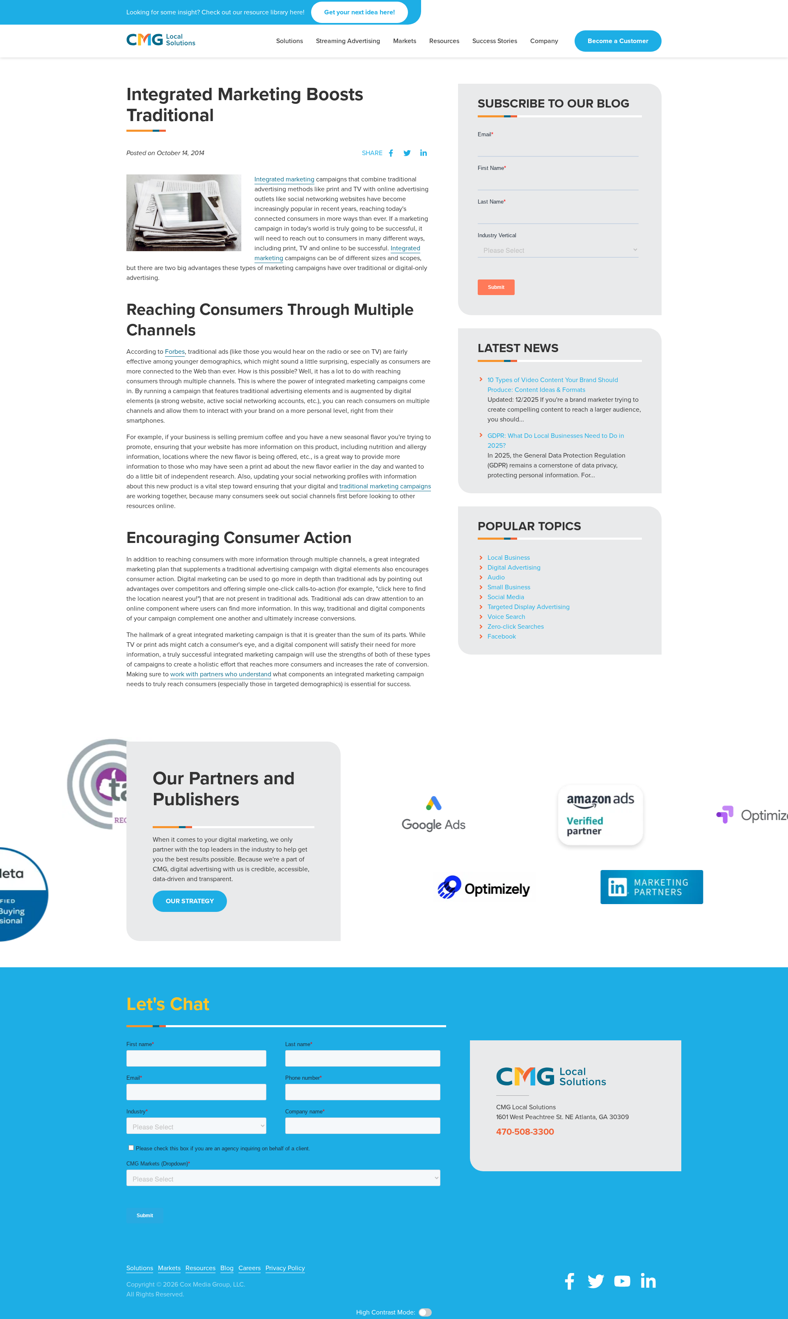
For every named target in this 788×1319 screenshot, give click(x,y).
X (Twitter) (596, 1281)
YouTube (622, 1281)
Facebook (391, 153)
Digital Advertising (514, 567)
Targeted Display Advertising (529, 606)
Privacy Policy (285, 1268)
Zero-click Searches (516, 626)
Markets (169, 1268)
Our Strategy (190, 901)
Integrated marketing (284, 179)
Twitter (407, 153)
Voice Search (506, 616)
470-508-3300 (525, 1131)
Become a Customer (618, 41)
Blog (227, 1268)
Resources (200, 1268)
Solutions (139, 1268)
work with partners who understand (220, 674)
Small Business (509, 587)
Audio (496, 577)
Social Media (506, 597)
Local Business (509, 557)
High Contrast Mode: (36, 32)
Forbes (175, 351)
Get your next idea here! (359, 12)
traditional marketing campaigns (385, 486)
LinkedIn (423, 153)
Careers (249, 1268)
